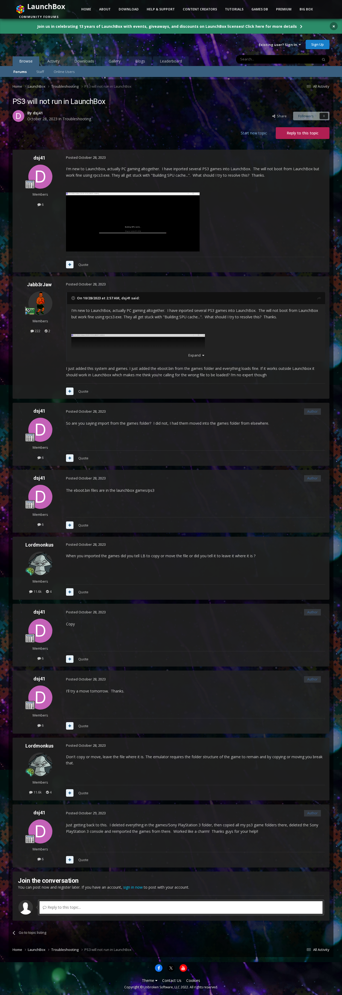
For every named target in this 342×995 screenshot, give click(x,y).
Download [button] (129, 9)
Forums (20, 71)
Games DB (259, 9)
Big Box (306, 9)
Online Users (64, 71)
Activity (53, 61)
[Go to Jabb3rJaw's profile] (40, 303)
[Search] (323, 59)
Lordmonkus (39, 545)
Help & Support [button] (161, 9)
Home (86, 9)
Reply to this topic (302, 132)
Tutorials (234, 9)
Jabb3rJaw (39, 284)
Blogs (140, 61)
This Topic (302, 59)
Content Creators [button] (200, 9)
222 (37, 330)
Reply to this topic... (63, 907)
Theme (148, 980)
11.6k (37, 591)
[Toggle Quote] (73, 298)
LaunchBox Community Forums (55, 44)
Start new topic (254, 132)
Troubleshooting (77, 118)
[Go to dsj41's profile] (18, 116)
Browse (26, 61)
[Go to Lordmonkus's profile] (40, 564)
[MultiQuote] (69, 264)
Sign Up (317, 44)
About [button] (105, 9)
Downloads (84, 61)
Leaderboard (171, 61)
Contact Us (171, 980)
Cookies (193, 980)
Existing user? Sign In (279, 44)
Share (281, 116)
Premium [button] (284, 9)
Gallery (115, 61)
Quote (83, 264)
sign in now (133, 887)
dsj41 (38, 112)
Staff (40, 71)
